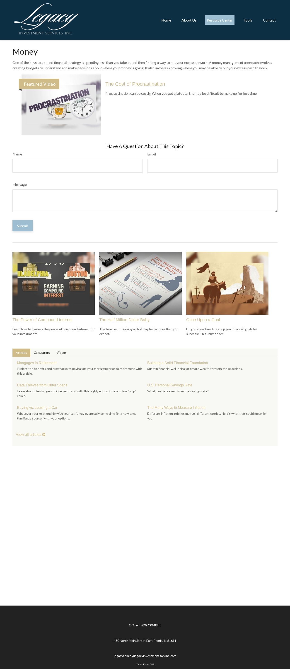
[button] (166, 20)
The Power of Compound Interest (42, 320)
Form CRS (148, 664)
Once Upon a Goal (203, 320)
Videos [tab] (62, 352)
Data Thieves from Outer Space (42, 385)
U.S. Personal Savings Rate (169, 385)
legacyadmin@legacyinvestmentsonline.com (145, 656)
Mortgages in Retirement (36, 363)
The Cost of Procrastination (135, 84)
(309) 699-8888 (150, 625)
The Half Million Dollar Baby (124, 320)
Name (17, 154)
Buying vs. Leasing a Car (37, 408)
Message (19, 184)
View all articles (29, 434)
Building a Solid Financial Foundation (177, 363)
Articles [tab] (21, 352)
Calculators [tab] (42, 352)
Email (151, 154)
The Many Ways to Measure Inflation (176, 408)
